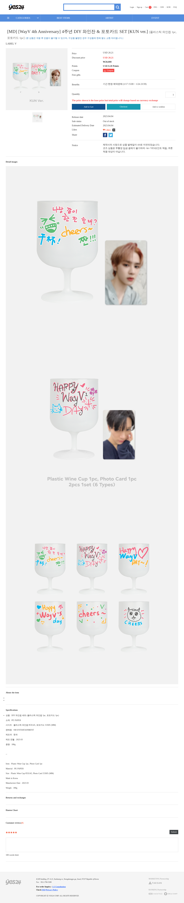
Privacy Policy (52, 890)
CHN (162, 7)
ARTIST (109, 18)
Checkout (123, 107)
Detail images (11, 162)
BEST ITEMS (63, 18)
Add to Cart (88, 107)
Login (132, 7)
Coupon (110, 70)
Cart (146, 7)
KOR (168, 7)
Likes (108, 130)
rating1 (7, 832)
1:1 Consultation (59, 887)
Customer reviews (15, 823)
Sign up (139, 7)
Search (117, 7)
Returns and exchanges (16, 798)
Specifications (12, 710)
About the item (12, 693)
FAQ (175, 7)
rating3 (11, 832)
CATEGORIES (23, 18)
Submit (174, 832)
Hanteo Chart (12, 810)
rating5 (16, 832)
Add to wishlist (158, 107)
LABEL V (11, 43)
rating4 (14, 832)
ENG (155, 7)
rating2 (9, 832)
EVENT (155, 18)
